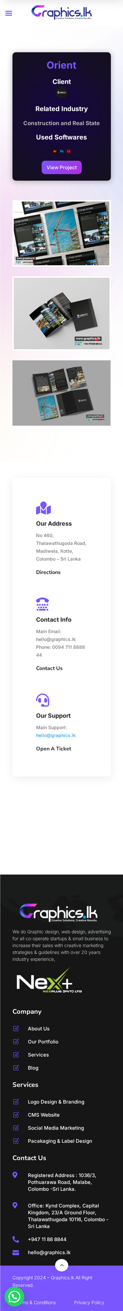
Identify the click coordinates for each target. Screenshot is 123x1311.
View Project (62, 167)
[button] (14, 1296)
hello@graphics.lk (56, 735)
